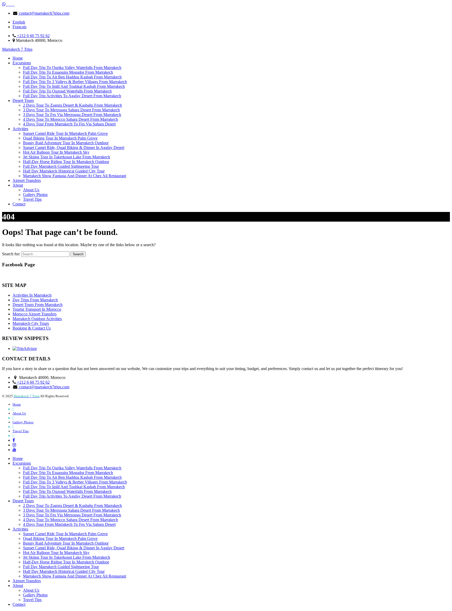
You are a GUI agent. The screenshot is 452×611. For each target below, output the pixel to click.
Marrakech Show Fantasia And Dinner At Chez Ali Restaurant (74, 176)
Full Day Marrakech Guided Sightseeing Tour (61, 166)
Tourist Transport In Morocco (37, 309)
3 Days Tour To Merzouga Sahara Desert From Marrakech (71, 110)
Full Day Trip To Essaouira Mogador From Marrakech (68, 72)
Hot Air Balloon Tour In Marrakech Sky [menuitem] (56, 552)
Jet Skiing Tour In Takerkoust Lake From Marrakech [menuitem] (66, 557)
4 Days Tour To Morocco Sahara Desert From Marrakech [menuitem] (70, 519)
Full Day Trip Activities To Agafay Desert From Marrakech (72, 96)
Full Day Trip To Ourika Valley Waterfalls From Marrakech (72, 67)
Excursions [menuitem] (22, 463)
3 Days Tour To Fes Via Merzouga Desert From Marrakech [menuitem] (72, 515)
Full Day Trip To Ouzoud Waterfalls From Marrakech (67, 91)
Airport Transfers (27, 180)
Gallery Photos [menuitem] (35, 595)
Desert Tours (23, 100)
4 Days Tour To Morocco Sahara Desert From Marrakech (70, 119)
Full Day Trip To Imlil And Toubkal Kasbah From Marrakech (74, 86)
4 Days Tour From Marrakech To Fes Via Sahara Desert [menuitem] (69, 524)
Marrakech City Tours (31, 323)
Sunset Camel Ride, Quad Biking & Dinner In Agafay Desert (73, 147)
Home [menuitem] (18, 458)
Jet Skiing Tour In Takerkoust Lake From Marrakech (66, 157)
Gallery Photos (35, 194)
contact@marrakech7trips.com (43, 13)
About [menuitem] (18, 585)
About (18, 185)
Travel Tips (32, 199)
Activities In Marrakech (32, 295)
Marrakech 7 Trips (17, 49)
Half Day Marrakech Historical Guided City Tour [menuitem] (64, 571)
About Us (31, 190)
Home (18, 58)
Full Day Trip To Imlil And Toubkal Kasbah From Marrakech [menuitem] (74, 487)
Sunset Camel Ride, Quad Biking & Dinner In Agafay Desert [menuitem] (73, 548)
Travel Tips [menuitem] (32, 599)
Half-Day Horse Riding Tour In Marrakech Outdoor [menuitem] (66, 562)
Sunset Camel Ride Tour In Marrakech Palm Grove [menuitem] (65, 534)
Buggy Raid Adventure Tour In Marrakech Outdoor (66, 143)
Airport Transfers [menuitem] (27, 581)
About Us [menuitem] (31, 590)
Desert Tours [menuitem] (23, 501)
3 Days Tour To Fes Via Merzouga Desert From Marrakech (72, 114)
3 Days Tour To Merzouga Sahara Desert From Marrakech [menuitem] (71, 510)
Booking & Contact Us (32, 328)
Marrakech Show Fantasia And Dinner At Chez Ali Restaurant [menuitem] (74, 576)
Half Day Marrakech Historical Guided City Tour (64, 171)
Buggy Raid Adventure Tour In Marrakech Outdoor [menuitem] (66, 543)
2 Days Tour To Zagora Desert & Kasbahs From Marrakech (72, 105)
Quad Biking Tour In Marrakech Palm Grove (60, 138)
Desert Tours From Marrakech (38, 304)
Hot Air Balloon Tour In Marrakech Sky (56, 152)
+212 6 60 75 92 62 (33, 35)
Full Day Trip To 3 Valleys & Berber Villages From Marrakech (75, 81)
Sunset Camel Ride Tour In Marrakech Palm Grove (65, 133)
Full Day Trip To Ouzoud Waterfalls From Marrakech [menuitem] (67, 491)
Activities (20, 128)
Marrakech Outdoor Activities (37, 318)
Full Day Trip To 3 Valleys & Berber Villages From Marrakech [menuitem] (75, 482)
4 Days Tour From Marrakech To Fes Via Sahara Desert (69, 124)
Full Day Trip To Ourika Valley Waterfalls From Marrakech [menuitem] (72, 468)
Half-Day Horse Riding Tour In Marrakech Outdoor (66, 161)
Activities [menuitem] (20, 529)
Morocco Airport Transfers (34, 314)
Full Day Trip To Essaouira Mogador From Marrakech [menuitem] (68, 472)
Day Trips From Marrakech (35, 300)
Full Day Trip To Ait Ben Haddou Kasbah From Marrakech (72, 77)
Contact (19, 204)
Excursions (22, 63)
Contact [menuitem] (19, 604)
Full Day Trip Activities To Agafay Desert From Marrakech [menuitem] (72, 496)
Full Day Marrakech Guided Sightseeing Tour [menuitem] (61, 566)
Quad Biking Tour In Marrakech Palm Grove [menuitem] (60, 538)
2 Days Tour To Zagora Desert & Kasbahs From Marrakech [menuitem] (72, 505)
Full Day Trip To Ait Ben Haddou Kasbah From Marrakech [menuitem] (72, 477)
